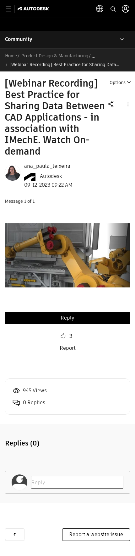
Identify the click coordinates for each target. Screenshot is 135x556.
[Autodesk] (34, 8)
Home (11, 56)
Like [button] (63, 336)
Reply (67, 317)
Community (18, 39)
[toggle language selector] (99, 8)
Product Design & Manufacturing (54, 56)
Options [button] (118, 82)
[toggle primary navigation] (12, 9)
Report (68, 348)
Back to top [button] (14, 534)
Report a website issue (96, 534)
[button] (127, 104)
